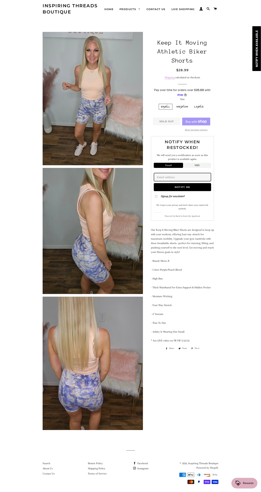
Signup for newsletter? (173, 196)
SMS (197, 165)
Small (165, 106)
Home (108, 9)
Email (168, 165)
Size (182, 99)
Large (199, 106)
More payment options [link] (196, 129)
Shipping (170, 77)
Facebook (142, 463)
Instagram (143, 468)
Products (128, 9)
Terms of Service (97, 473)
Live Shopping (183, 9)
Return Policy (95, 463)
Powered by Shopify (207, 467)
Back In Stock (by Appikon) (188, 216)
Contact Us (155, 9)
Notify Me (182, 187)
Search (46, 463)
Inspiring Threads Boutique (70, 9)
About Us (48, 468)
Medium (182, 106)
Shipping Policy (96, 468)
